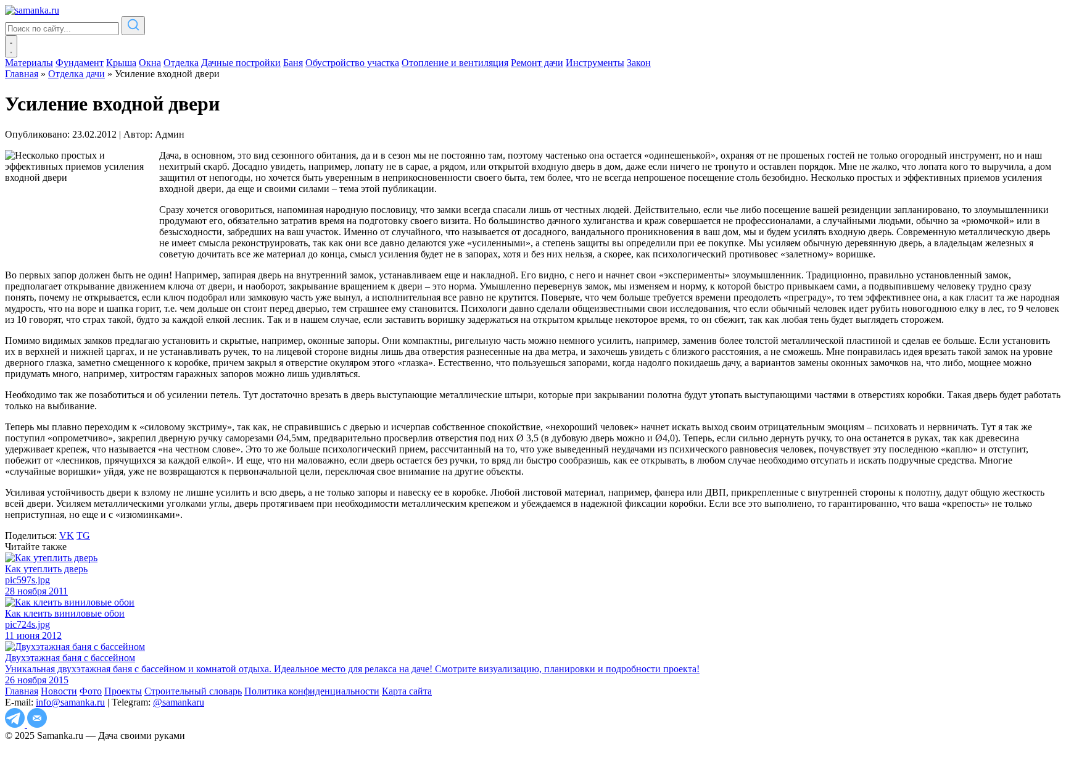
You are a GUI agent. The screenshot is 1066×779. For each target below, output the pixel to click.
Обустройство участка (352, 62)
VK (66, 535)
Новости (59, 691)
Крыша (121, 62)
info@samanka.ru (70, 702)
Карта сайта (407, 691)
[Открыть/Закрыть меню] (11, 46)
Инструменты (595, 62)
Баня (293, 62)
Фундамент (80, 62)
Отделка (181, 62)
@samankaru (178, 702)
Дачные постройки (241, 62)
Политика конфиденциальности (311, 691)
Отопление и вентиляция (455, 62)
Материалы (29, 62)
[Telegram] (16, 724)
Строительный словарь (193, 691)
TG (83, 535)
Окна (150, 62)
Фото (91, 691)
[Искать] (133, 25)
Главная (21, 691)
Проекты (123, 691)
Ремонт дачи (537, 62)
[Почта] (37, 724)
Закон (639, 62)
